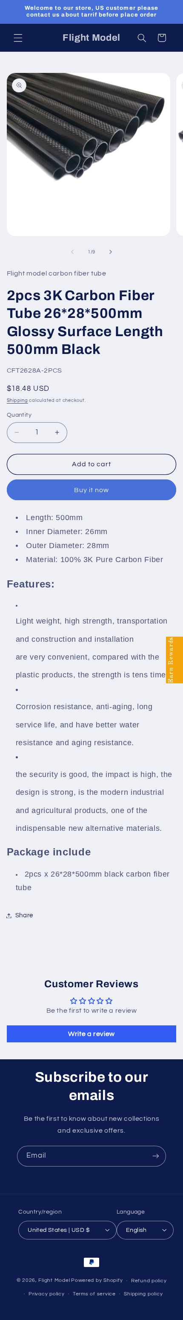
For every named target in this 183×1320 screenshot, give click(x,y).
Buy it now (91, 490)
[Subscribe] (156, 1156)
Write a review (91, 1033)
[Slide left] (72, 252)
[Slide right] (110, 252)
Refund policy (149, 1280)
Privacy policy (46, 1294)
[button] (18, 37)
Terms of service (94, 1294)
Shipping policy (143, 1294)
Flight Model (54, 1280)
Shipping (17, 400)
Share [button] (24, 915)
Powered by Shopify (97, 1280)
